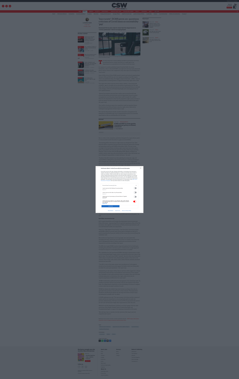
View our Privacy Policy (126, 210)
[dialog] (119, 189)
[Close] (141, 168)
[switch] (135, 188)
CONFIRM (110, 206)
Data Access (117, 210)
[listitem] (119, 185)
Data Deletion (110, 210)
